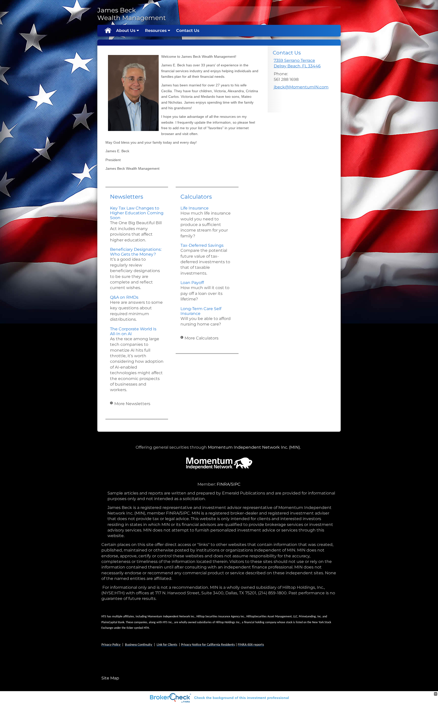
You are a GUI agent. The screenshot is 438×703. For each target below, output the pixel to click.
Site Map (110, 678)
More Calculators (201, 338)
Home (107, 30)
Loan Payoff (192, 282)
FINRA (223, 484)
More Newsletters (132, 403)
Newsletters (126, 196)
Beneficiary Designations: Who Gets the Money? (135, 252)
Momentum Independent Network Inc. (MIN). (255, 447)
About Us (125, 30)
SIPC (236, 484)
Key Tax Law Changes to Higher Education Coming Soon (136, 213)
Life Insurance (194, 208)
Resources (156, 30)
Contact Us (187, 30)
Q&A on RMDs (124, 297)
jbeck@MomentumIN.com (301, 87)
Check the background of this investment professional (241, 698)
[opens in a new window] (216, 484)
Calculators (196, 196)
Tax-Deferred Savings (202, 245)
